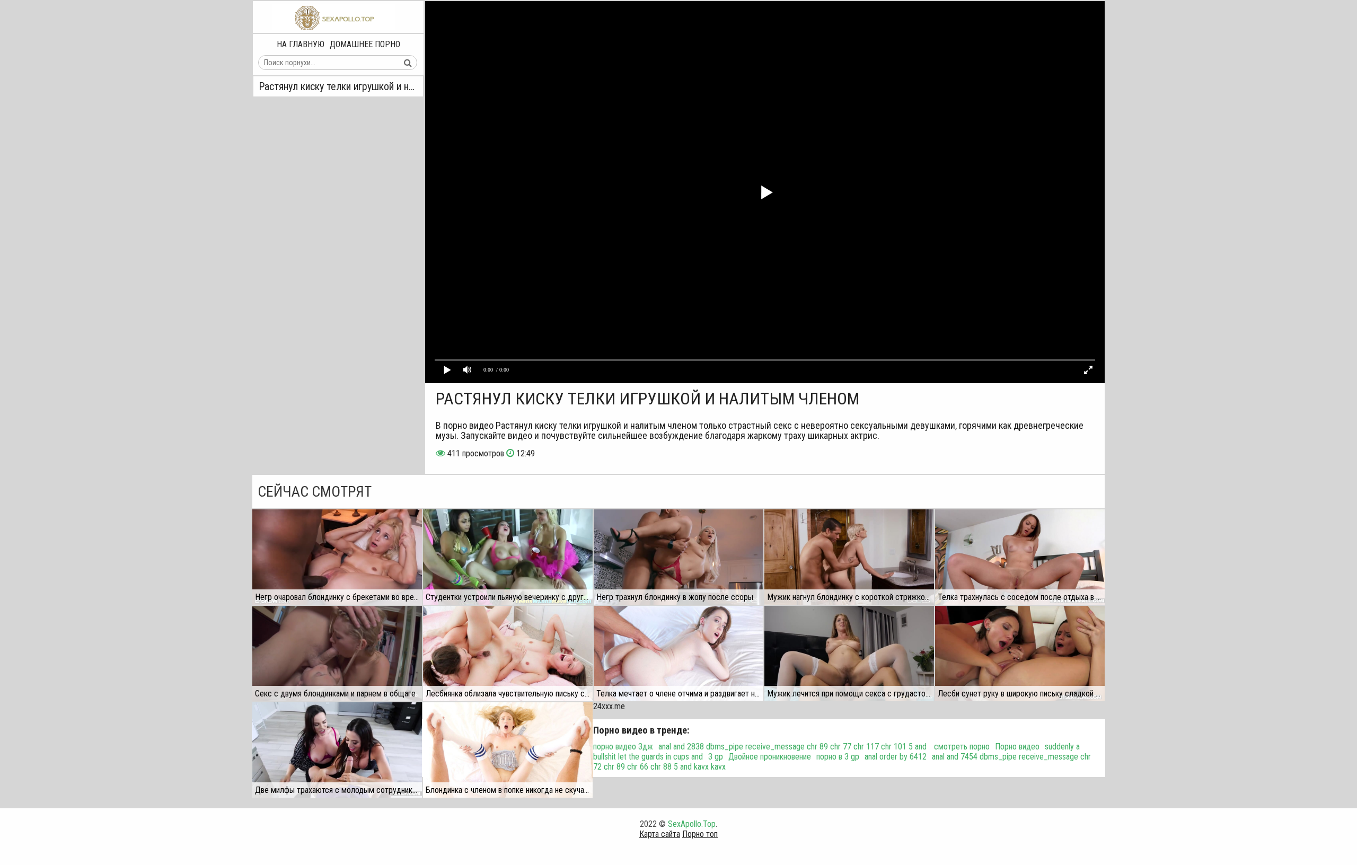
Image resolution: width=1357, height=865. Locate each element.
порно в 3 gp (837, 757)
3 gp (715, 757)
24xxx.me (609, 706)
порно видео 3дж (623, 747)
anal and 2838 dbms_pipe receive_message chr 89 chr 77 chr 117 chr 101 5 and (793, 747)
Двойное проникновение (769, 757)
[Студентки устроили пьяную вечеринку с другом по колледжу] (508, 557)
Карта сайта (659, 834)
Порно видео (1017, 747)
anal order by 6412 (896, 757)
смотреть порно (962, 747)
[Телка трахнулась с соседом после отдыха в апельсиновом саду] (1020, 557)
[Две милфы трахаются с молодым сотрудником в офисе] (337, 750)
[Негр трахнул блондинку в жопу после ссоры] (678, 557)
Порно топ (700, 834)
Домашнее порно (365, 44)
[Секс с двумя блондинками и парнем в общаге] (337, 653)
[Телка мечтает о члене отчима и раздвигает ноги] (678, 653)
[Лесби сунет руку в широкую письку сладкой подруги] (1020, 653)
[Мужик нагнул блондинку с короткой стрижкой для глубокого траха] (849, 557)
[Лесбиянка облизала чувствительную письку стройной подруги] (508, 653)
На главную (300, 44)
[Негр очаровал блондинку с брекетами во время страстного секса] (337, 557)
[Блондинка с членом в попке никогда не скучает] (508, 750)
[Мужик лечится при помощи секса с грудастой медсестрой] (849, 653)
